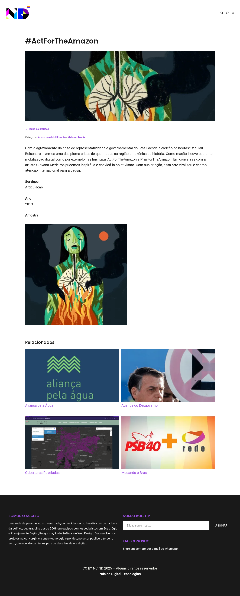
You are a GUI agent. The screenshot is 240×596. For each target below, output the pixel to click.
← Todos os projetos (37, 129)
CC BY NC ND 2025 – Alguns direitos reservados (120, 568)
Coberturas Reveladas (42, 473)
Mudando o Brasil (134, 473)
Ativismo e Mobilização (52, 137)
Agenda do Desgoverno (139, 406)
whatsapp (171, 548)
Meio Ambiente (76, 137)
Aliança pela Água (39, 406)
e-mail (156, 548)
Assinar (221, 525)
